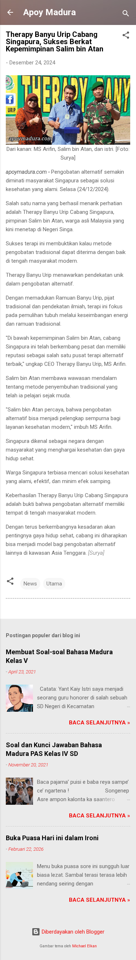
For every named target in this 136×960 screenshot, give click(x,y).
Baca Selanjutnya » (99, 722)
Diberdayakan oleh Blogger (72, 932)
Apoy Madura (49, 12)
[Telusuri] (125, 15)
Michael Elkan (84, 946)
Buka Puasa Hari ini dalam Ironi (52, 838)
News (30, 583)
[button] (125, 36)
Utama (54, 583)
